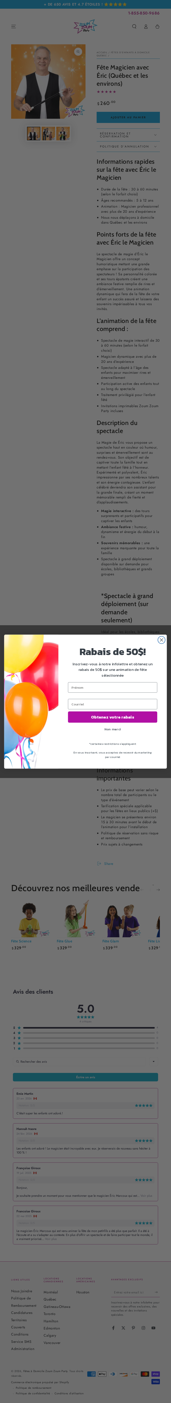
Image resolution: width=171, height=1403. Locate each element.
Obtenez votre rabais (112, 717)
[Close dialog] (161, 639)
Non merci (112, 729)
